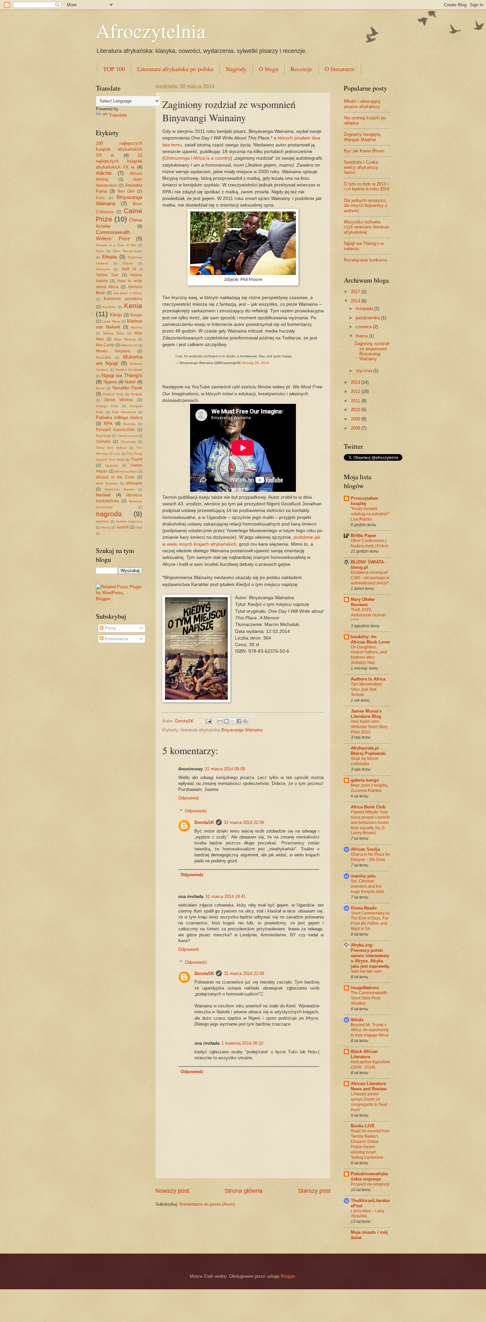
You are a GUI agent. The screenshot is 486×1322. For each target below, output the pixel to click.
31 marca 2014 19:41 (225, 896)
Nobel (130, 381)
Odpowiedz (188, 798)
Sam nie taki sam (366, 971)
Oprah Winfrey (118, 400)
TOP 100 (114, 69)
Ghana (127, 263)
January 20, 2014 (255, 363)
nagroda (109, 514)
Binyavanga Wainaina (242, 729)
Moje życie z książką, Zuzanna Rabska (369, 788)
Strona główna (243, 1190)
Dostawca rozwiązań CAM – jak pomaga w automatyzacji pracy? (370, 577)
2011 (356, 400)
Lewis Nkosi (111, 321)
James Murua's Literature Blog (366, 714)
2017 (356, 291)
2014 (356, 300)
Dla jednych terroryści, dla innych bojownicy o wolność (365, 205)
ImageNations (365, 987)
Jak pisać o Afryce (127, 293)
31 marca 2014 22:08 (244, 973)
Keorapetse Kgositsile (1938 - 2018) (370, 1064)
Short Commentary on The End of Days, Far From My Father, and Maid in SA (370, 921)
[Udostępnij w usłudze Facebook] (239, 721)
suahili (123, 527)
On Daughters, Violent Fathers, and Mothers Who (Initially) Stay (369, 655)
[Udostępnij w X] (232, 721)
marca (362, 335)
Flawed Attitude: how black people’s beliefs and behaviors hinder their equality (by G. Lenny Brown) (370, 823)
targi (139, 527)
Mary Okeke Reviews (363, 602)
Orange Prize (107, 406)
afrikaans (134, 483)
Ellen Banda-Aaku (127, 251)
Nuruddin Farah (127, 387)
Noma (100, 388)
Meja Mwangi (125, 339)
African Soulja (365, 849)
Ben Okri (126, 191)
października (368, 317)
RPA (108, 423)
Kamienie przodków (123, 299)
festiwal (103, 494)
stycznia (364, 370)
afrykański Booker (119, 489)
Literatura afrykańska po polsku (175, 69)
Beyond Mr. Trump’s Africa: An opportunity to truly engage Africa (370, 1030)
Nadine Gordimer (129, 369)
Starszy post (314, 1190)
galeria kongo (365, 780)
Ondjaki (136, 394)
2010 (356, 409)
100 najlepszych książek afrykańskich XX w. (119, 149)
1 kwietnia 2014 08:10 (242, 1043)
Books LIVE (363, 1125)
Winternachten (126, 471)
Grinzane (103, 269)
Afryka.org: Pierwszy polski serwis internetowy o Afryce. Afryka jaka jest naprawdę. (370, 956)
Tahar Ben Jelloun (111, 447)
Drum (100, 251)
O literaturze (340, 69)
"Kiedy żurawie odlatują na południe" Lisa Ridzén (370, 514)
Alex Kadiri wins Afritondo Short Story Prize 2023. (369, 726)
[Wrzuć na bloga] (226, 721)
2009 (356, 418)
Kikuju (116, 314)
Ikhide (357, 1019)
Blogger (288, 1276)
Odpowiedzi (196, 810)
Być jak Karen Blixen (364, 150)
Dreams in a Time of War (116, 245)
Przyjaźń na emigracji (370, 1184)
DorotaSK (204, 822)
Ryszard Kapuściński (115, 430)
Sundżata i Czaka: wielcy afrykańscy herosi (361, 167)
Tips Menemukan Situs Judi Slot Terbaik (366, 689)
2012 (356, 391)
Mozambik (103, 357)
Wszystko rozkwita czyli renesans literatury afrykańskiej (366, 227)
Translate (118, 115)
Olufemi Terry (113, 394)
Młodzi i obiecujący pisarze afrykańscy (362, 104)
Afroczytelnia (151, 30)
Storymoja (128, 442)
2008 (356, 428)
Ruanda (129, 424)
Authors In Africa (368, 679)
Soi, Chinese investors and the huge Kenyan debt (367, 886)
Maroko (136, 327)
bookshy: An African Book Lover (370, 639)
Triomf (136, 459)
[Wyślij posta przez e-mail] (208, 721)
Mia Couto (105, 345)
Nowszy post (172, 1190)
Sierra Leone (127, 436)
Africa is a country (211, 158)
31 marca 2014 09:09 (225, 768)
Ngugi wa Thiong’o (121, 375)
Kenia (133, 305)
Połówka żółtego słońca (119, 417)
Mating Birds (113, 333)
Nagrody (236, 69)
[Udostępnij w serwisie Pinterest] (245, 721)
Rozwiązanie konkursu (365, 259)
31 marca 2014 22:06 (244, 822)
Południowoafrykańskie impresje (369, 1176)
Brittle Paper (363, 535)
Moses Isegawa (113, 351)
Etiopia (109, 256)
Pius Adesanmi (124, 412)
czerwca (364, 326)
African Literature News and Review (368, 1086)
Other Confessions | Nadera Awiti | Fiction (369, 543)
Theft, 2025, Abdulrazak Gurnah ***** (368, 615)
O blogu (268, 69)
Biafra (100, 198)
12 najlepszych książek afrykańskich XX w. (119, 161)
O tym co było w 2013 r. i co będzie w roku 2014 (366, 186)
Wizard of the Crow (115, 477)
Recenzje (301, 69)
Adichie (104, 173)
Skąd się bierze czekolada (365, 761)
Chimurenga (177, 158)
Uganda (111, 465)
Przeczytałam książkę (364, 501)
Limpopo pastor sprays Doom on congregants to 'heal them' (369, 1102)
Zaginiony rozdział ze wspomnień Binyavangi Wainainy (371, 351)
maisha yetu (363, 876)
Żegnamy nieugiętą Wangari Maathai (362, 137)
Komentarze (115, 638)
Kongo (136, 315)
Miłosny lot (129, 345)
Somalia (103, 442)
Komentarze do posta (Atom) (207, 1204)
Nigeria (110, 381)
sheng (105, 527)
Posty (109, 628)
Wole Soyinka (107, 483)
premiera (102, 521)
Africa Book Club (368, 806)
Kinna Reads (364, 908)
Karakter (109, 307)
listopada (365, 308)
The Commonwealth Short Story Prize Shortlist (369, 998)
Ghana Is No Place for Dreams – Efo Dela (370, 857)
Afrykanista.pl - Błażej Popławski (368, 751)
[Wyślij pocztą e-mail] (220, 721)
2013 (356, 382)
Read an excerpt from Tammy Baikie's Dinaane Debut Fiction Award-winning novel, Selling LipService (370, 1144)
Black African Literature (364, 1054)
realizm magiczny (129, 521)
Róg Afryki (103, 436)
